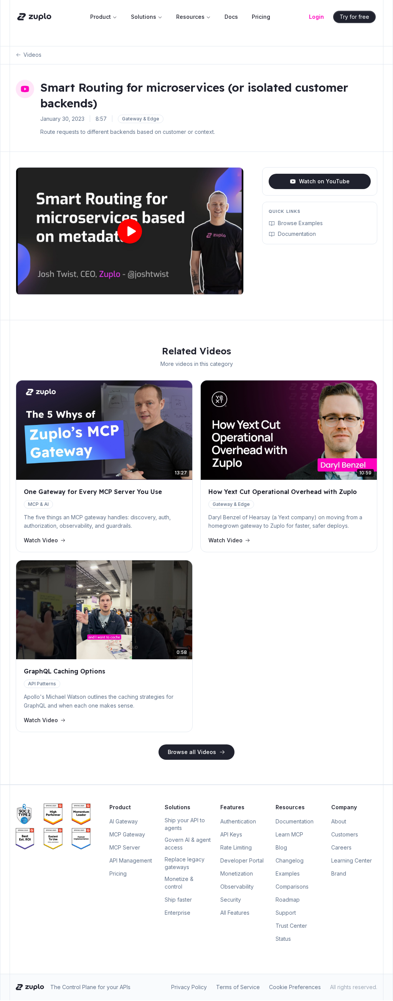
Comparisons (292, 886)
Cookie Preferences (295, 987)
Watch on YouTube (324, 181)
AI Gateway (123, 821)
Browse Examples (300, 223)
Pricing (261, 16)
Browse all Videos (192, 752)
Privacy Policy (189, 987)
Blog (281, 847)
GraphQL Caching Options (64, 671)
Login (316, 16)
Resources (190, 16)
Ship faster (178, 899)
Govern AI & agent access (188, 843)
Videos (32, 54)
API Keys (231, 834)
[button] (130, 231)
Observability (237, 886)
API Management (130, 860)
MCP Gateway (127, 834)
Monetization (236, 873)
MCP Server (124, 847)
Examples (288, 873)
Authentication (238, 821)
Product (100, 16)
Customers (344, 834)
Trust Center (291, 925)
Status (283, 938)
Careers (341, 847)
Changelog (290, 860)
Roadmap (288, 899)
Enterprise (177, 912)
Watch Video (41, 540)
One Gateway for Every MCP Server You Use (93, 492)
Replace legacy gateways (185, 863)
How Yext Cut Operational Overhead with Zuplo (282, 492)
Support (286, 912)
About (338, 821)
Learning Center (351, 860)
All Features (234, 912)
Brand (338, 873)
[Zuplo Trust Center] (28, 814)
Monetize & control (179, 883)
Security (230, 899)
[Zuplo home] (34, 17)
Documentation (297, 233)
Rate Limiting (236, 847)
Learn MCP (289, 834)
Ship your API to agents (185, 824)
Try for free (354, 16)
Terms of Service (238, 987)
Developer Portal (242, 860)
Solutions (143, 16)
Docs (231, 16)
